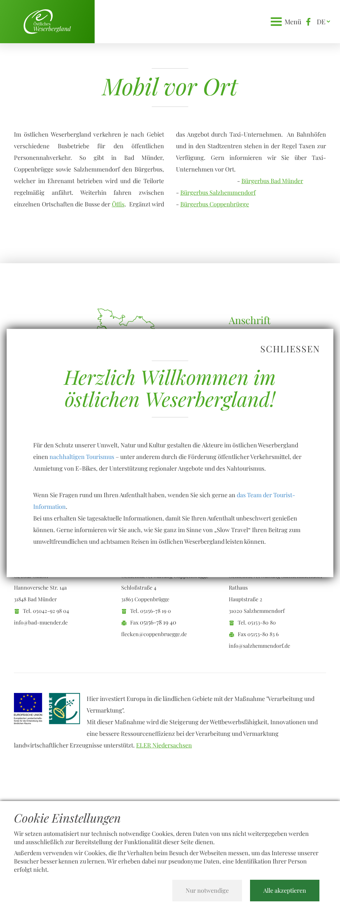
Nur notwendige (207, 890)
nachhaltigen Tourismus (81, 457)
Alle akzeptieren (284, 890)
